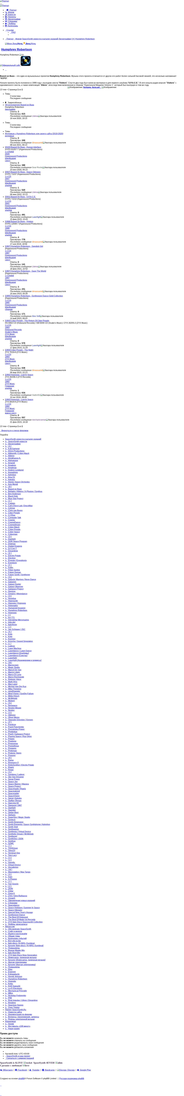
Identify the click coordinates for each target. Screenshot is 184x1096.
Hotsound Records (13, 330)
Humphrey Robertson (16, 49)
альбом (8, 185)
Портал (12, 10)
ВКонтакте (7, 1070)
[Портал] (4, 1)
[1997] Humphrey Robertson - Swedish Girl (24, 246)
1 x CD (8, 176)
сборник (9, 309)
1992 (7, 381)
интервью (9, 136)
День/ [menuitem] (17, 44)
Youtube (35, 1070)
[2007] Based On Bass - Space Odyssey (23, 172)
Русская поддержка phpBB (71, 1078)
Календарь (12, 26)
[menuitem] (13, 32)
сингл (7, 161)
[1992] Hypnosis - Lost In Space (19, 375)
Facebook (22, 1070)
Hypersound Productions (16, 156)
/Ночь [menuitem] (31, 44)
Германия (9, 386)
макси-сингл (10, 413)
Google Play (85, 1070)
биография (10, 109)
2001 (7, 203)
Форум (10, 12)
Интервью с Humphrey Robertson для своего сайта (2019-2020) (34, 134)
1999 (7, 228)
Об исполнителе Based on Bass (19, 105)
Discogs (70, 1070)
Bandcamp (49, 1070)
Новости (11, 15)
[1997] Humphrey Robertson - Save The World (25, 271)
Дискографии (13, 19)
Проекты (11, 17)
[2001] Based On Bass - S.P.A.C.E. (20, 197)
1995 (7, 303)
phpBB (21, 1078)
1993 (7, 327)
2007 (7, 179)
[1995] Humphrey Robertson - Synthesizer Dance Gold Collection (34, 296)
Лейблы (11, 24)
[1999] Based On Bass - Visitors (19, 221)
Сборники (12, 21)
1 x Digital (9, 152)
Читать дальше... (92, 87)
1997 (7, 253)
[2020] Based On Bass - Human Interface (23, 147)
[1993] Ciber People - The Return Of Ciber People (27, 321)
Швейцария (10, 158)
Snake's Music (11, 332)
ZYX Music (10, 334)
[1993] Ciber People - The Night (19, 350)
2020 (7, 154)
